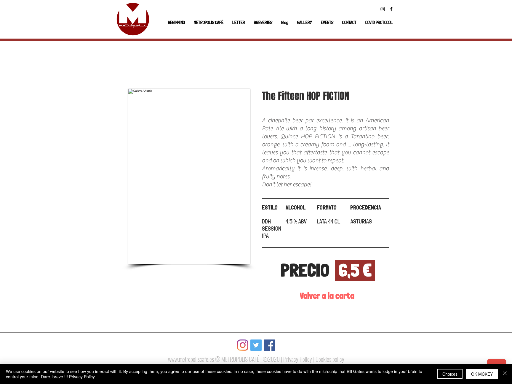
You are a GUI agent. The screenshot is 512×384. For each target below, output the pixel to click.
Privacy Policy (297, 359)
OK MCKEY (482, 374)
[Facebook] (391, 9)
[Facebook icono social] (269, 345)
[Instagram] (382, 9)
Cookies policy (330, 359)
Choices (449, 374)
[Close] (504, 374)
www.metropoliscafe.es (191, 359)
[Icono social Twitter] (256, 345)
